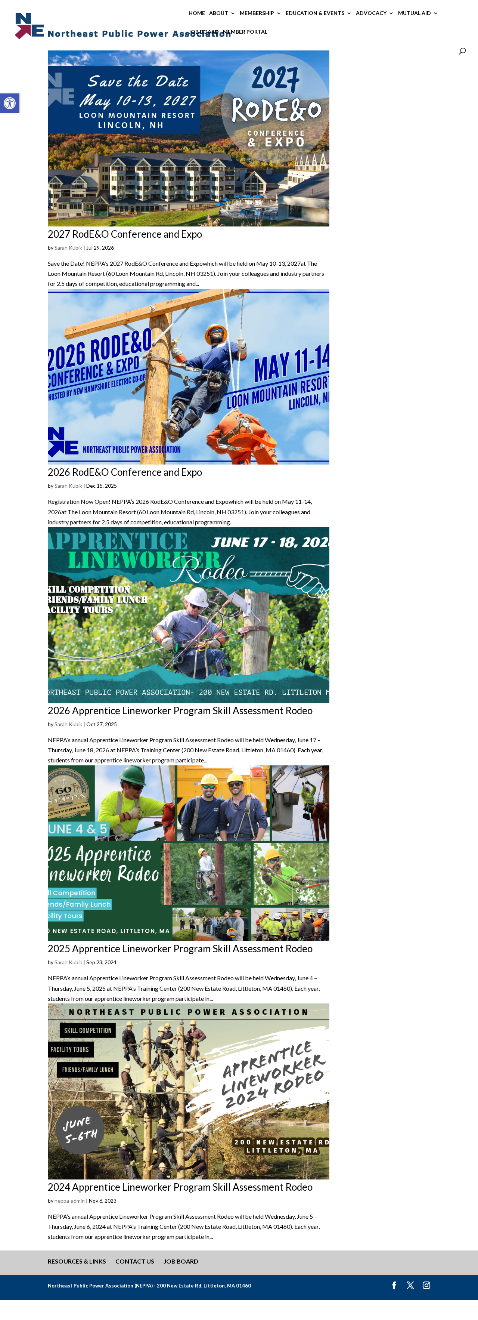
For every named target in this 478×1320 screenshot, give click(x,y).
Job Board (204, 32)
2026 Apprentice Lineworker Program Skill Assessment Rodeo (180, 710)
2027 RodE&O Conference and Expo (125, 234)
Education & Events (315, 13)
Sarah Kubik (68, 247)
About (218, 13)
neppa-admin (70, 1200)
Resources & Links (77, 1261)
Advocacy (371, 13)
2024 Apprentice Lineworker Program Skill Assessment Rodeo (180, 1187)
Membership (257, 13)
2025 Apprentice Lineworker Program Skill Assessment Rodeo (180, 948)
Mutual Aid (414, 13)
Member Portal (245, 32)
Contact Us (134, 1261)
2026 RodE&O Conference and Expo (125, 472)
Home (197, 13)
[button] (9, 103)
